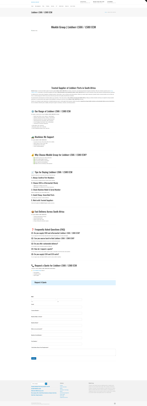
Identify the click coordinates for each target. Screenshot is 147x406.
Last (58, 301)
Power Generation (63, 386)
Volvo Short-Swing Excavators (37, 395)
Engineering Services (64, 397)
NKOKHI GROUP (35, 2)
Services (52, 6)
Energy (61, 385)
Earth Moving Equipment (64, 392)
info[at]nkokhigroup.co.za (111, 2)
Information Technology (64, 389)
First (32, 301)
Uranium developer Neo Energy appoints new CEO (40, 386)
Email (32, 304)
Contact (37, 270)
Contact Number (35, 310)
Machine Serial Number (36, 335)
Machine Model (35, 322)
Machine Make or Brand (36, 316)
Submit (33, 358)
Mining (61, 388)
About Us (67, 6)
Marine (61, 391)
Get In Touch (72, 6)
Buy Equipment (38, 6)
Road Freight (62, 394)
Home (32, 6)
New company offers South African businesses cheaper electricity (43, 393)
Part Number (34, 341)
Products (47, 6)
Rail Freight (62, 395)
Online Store (61, 6)
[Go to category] (46, 384)
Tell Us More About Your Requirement (40, 347)
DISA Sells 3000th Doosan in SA (37, 390)
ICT (56, 6)
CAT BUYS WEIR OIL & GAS (36, 388)
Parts (43, 6)
